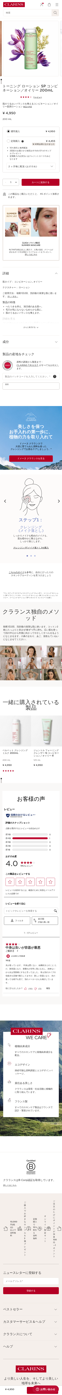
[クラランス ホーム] (14, 4)
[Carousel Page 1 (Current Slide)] (1, 79)
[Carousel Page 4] (1, 83)
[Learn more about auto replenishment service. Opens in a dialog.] (22, 141)
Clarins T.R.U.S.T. (27, 365)
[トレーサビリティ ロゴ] (8, 365)
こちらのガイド (16, 572)
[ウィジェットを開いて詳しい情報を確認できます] (45, 1389)
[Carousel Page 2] (1, 80)
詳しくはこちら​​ (31, 254)
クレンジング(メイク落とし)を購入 (31, 547)
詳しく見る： (13, 296)
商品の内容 (27, 107)
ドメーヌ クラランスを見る (31, 458)
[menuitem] (42, 5)
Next (59, 501)
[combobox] (31, 166)
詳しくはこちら (10, 1185)
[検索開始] (55, 12)
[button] (31, 273)
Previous (5, 501)
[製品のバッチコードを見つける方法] (55, 376)
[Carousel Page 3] (1, 82)
